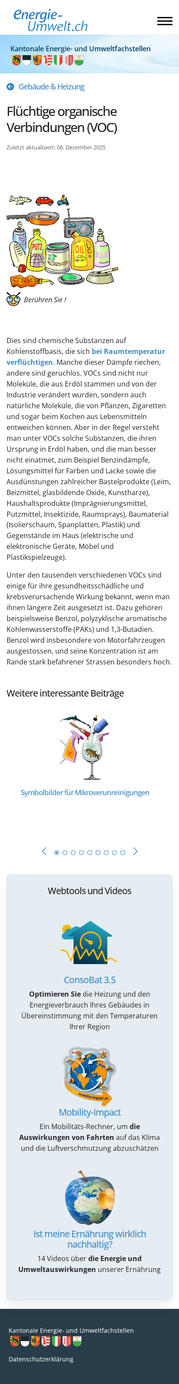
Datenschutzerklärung (41, 1359)
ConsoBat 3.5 (90, 980)
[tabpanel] (89, 769)
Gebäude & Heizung (51, 86)
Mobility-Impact (90, 1112)
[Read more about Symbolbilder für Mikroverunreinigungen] (85, 746)
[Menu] (164, 21)
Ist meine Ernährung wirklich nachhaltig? (89, 1239)
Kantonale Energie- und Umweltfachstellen (71, 1330)
